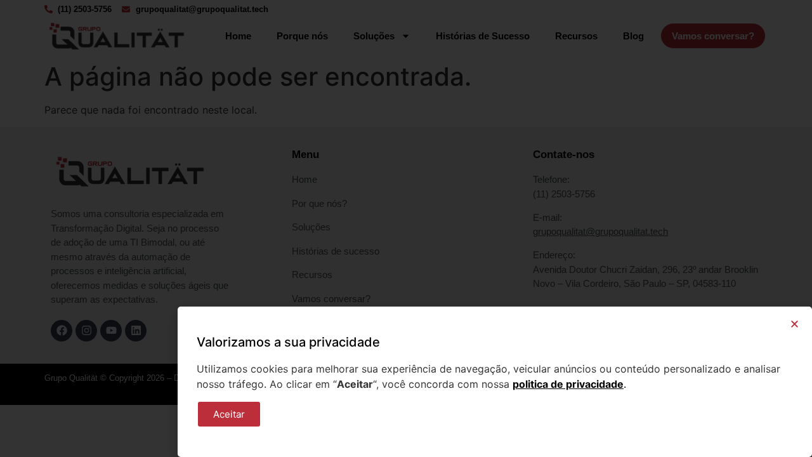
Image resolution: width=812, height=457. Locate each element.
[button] (794, 324)
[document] (406, 228)
